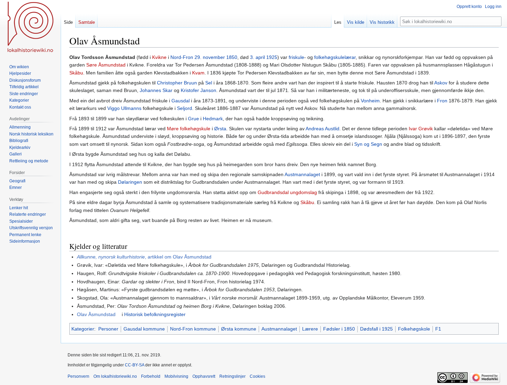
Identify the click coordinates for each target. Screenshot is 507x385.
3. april (257, 57)
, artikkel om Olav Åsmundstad (144, 257)
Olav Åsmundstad (96, 314)
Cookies (257, 376)
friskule (296, 57)
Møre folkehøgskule (188, 128)
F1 (438, 329)
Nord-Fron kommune (193, 329)
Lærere (310, 329)
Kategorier (82, 329)
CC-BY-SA (134, 365)
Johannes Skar (156, 90)
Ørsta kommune (238, 329)
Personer (108, 329)
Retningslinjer (232, 376)
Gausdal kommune (144, 329)
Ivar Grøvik (421, 128)
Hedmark (213, 118)
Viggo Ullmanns (124, 108)
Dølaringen (130, 182)
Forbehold (150, 376)
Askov (440, 82)
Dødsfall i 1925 (376, 329)
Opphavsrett (203, 376)
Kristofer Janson (198, 90)
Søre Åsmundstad (106, 65)
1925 (271, 57)
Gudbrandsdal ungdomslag (287, 192)
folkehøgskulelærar (335, 57)
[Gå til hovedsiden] (30, 27)
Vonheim (370, 100)
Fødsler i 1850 (339, 329)
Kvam (198, 72)
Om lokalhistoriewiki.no (115, 376)
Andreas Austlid (322, 128)
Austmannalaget (302, 174)
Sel (208, 82)
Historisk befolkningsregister (155, 314)
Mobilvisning (176, 376)
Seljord (184, 108)
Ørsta (220, 128)
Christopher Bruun (177, 82)
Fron (442, 100)
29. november (210, 57)
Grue (193, 118)
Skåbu (76, 72)
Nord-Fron (181, 57)
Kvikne (159, 57)
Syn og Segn (368, 144)
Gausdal (180, 100)
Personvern (78, 376)
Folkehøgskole (414, 329)
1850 (231, 57)
